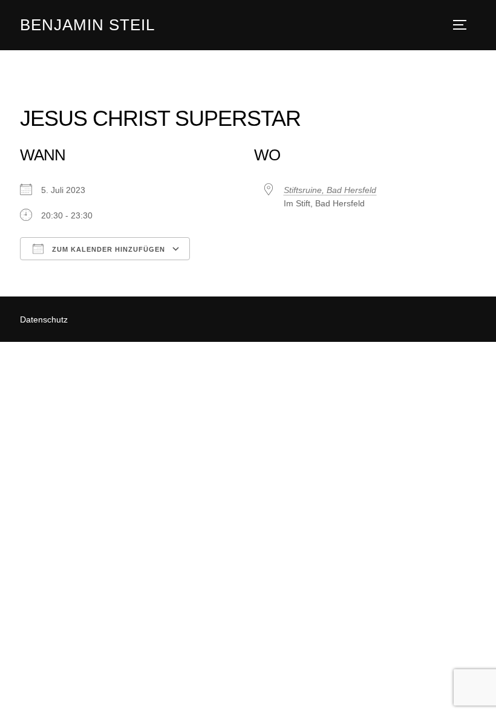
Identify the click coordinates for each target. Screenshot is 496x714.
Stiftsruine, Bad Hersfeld (330, 190)
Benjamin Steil (87, 25)
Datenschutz (44, 319)
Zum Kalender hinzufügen (107, 249)
